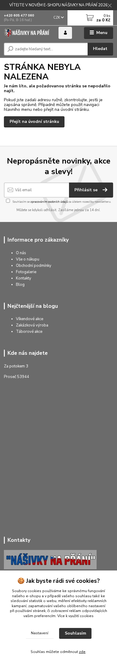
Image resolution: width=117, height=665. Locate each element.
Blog (20, 284)
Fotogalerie (26, 272)
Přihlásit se (86, 190)
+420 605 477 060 (19, 15)
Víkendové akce (29, 319)
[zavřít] (109, 6)
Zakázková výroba (32, 325)
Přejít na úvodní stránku (34, 121)
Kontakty (23, 278)
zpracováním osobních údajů (49, 202)
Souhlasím (75, 633)
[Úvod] (27, 32)
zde (82, 651)
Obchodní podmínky (33, 265)
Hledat (100, 49)
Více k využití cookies (75, 615)
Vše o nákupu (27, 259)
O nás (21, 253)
